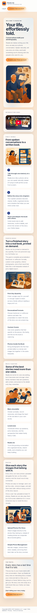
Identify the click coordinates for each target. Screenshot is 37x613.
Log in (4, 8)
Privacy (10, 610)
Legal (25, 609)
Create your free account (17, 60)
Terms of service (18, 610)
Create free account (16, 8)
